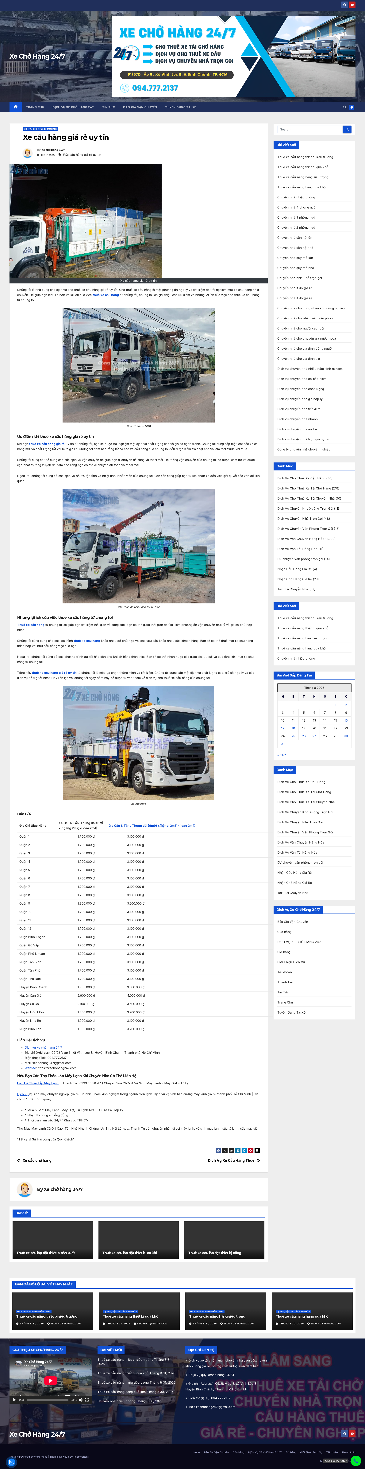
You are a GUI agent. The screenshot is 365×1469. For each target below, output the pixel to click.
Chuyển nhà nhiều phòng (296, 197)
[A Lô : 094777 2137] (356, 1461)
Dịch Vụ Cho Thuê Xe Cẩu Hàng (40, 129)
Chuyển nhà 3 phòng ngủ (296, 217)
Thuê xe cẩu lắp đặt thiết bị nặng (214, 1253)
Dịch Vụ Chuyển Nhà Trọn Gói (300, 518)
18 (293, 728)
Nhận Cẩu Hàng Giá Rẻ (294, 569)
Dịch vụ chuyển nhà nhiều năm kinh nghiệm (310, 369)
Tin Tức (108, 107)
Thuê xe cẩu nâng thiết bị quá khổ (302, 167)
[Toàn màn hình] (87, 1400)
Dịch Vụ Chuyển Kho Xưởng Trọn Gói (305, 508)
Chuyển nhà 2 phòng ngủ (296, 227)
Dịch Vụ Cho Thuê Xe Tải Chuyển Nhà (306, 498)
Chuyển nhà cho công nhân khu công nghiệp (311, 308)
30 (346, 736)
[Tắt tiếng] (81, 1400)
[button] (344, 107)
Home (197, 1452)
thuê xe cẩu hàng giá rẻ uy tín (54, 673)
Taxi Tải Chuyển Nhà (293, 589)
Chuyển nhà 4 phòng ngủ (296, 207)
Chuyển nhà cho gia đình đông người (304, 348)
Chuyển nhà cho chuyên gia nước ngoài (307, 338)
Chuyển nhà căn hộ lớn (294, 238)
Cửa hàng (284, 932)
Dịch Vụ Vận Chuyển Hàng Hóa (300, 539)
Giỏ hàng (284, 952)
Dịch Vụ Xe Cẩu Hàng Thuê (231, 1160)
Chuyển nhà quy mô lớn (295, 258)
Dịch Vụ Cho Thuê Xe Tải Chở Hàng (304, 488)
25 (293, 736)
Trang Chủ (35, 107)
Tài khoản (284, 972)
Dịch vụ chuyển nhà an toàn (298, 429)
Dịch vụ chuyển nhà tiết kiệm (299, 409)
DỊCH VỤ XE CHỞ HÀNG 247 (73, 107)
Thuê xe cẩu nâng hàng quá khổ (301, 187)
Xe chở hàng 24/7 (53, 150)
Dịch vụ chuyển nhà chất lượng (300, 389)
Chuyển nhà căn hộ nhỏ (295, 248)
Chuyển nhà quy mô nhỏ (295, 268)
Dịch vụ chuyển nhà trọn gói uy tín (303, 439)
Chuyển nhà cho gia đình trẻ (298, 358)
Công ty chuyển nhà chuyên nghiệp (303, 449)
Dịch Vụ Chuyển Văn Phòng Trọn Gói (305, 529)
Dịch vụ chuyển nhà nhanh (297, 419)
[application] (51, 1381)
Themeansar (80, 1456)
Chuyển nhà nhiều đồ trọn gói (299, 278)
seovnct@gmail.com (66, 1323)
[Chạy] (14, 1400)
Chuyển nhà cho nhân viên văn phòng (306, 318)
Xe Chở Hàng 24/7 (37, 56)
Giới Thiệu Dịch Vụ (291, 962)
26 (304, 736)
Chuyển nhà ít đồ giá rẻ (294, 288)
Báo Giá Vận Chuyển (140, 107)
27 (314, 736)
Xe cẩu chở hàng (37, 1160)
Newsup (64, 1456)
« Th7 (281, 755)
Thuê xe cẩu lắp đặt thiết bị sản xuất (45, 1253)
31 (282, 744)
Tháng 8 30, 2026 (292, 1323)
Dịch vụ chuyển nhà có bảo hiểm (302, 379)
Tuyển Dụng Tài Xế (180, 107)
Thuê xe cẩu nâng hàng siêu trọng (302, 177)
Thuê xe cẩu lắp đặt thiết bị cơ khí (129, 1253)
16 (346, 720)
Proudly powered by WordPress (29, 1456)
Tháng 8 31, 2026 (32, 1323)
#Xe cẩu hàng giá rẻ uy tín (82, 155)
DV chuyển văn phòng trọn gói (300, 559)
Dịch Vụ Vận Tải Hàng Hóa (297, 549)
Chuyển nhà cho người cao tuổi (300, 328)
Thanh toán (286, 982)
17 (282, 728)
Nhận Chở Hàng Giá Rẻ (294, 579)
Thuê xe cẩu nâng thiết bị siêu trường (305, 157)
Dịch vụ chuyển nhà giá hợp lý (300, 399)
